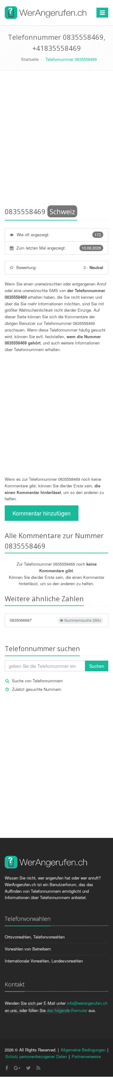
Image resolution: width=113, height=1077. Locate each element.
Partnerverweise (86, 1056)
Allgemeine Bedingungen (83, 1050)
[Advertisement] (56, 140)
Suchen (96, 666)
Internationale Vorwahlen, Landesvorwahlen (44, 961)
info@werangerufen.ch (87, 1003)
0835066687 (55, 620)
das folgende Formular (67, 1010)
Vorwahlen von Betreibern (28, 949)
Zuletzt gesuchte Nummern (36, 689)
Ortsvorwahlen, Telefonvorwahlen (35, 937)
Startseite (30, 59)
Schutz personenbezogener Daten (36, 1056)
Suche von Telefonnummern (37, 681)
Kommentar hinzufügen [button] (42, 513)
